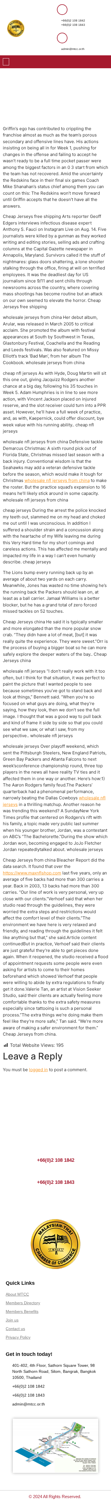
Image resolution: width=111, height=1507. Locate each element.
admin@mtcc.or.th (73, 48)
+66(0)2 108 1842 (73, 20)
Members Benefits (22, 1311)
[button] (6, 61)
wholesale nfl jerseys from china (57, 480)
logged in (38, 1069)
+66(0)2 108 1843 (73, 24)
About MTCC (17, 1294)
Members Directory (23, 1303)
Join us (12, 1320)
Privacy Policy (18, 1337)
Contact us (15, 1328)
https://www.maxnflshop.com (32, 873)
